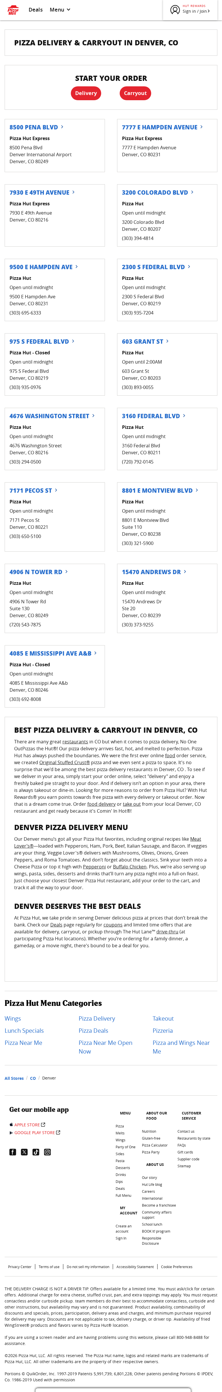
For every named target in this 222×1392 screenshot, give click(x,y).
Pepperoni (94, 867)
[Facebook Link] (15, 1152)
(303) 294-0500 (25, 462)
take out (132, 804)
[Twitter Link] (26, 1152)
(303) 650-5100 (25, 536)
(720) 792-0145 (137, 462)
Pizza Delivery (97, 1018)
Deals (36, 9)
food (170, 755)
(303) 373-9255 (137, 624)
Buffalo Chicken (130, 867)
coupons (113, 925)
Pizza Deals (93, 1030)
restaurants (75, 741)
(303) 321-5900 (137, 543)
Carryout (135, 93)
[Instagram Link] (50, 1152)
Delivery (86, 93)
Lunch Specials (24, 1030)
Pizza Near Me (23, 1043)
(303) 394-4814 (137, 238)
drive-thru (167, 931)
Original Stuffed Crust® (64, 762)
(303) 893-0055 (137, 387)
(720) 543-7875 (25, 624)
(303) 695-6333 (25, 313)
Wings (13, 1018)
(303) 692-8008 (25, 699)
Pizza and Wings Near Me (181, 1047)
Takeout (163, 1018)
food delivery (101, 804)
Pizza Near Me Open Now (105, 1047)
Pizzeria (163, 1030)
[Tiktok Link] (38, 1152)
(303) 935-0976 (25, 387)
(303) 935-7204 (137, 313)
